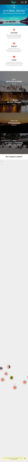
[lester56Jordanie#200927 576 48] (11, 377)
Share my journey (14, 18)
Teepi (14, 2)
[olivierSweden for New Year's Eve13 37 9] (8, 366)
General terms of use (14, 458)
